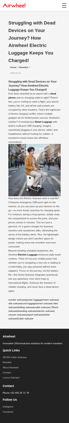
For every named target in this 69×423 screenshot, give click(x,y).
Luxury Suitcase (11, 377)
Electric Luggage (28, 254)
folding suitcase (26, 307)
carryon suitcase (17, 314)
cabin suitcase (42, 307)
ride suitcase (15, 303)
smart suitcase (44, 303)
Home (13, 67)
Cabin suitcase (25, 318)
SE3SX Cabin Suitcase (15, 357)
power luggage (34, 299)
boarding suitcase (27, 311)
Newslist (23, 67)
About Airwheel (10, 367)
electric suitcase (45, 311)
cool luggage (29, 303)
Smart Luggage (43, 121)
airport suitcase (34, 314)
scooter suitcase (17, 299)
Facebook (8, 411)
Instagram (8, 406)
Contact (7, 372)
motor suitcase (50, 299)
